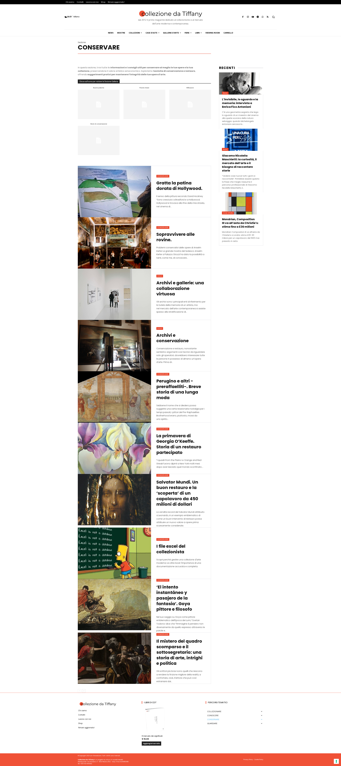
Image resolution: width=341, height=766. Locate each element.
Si (136, 412)
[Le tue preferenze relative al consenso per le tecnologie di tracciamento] (336, 761)
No (136, 416)
